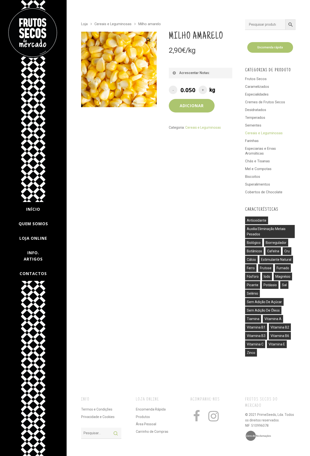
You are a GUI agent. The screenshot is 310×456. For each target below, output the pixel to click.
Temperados (255, 117)
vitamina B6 (280, 336)
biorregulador (276, 243)
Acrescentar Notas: (194, 73)
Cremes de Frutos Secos (265, 102)
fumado (283, 268)
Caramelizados (257, 86)
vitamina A (272, 319)
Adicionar (192, 105)
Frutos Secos (256, 79)
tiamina (253, 319)
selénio (252, 293)
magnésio (282, 276)
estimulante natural (276, 260)
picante (252, 285)
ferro (251, 268)
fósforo (253, 276)
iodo (267, 276)
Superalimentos (257, 184)
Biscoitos (252, 176)
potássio (270, 285)
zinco (251, 353)
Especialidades (257, 94)
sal (284, 285)
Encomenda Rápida (151, 409)
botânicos (254, 251)
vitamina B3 (256, 336)
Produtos (143, 417)
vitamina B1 (256, 327)
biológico (254, 243)
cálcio (251, 260)
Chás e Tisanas (257, 161)
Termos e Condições (96, 409)
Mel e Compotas (258, 169)
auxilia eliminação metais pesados (266, 231)
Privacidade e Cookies (98, 417)
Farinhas (252, 141)
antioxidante (256, 220)
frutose (265, 268)
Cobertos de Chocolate (263, 192)
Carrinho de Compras (152, 432)
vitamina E (277, 344)
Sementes (253, 125)
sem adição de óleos (263, 310)
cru (287, 251)
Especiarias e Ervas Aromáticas (260, 151)
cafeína (273, 251)
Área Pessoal (146, 424)
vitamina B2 (280, 327)
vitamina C (255, 344)
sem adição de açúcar (264, 302)
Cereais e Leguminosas (113, 24)
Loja (84, 24)
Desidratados (255, 110)
